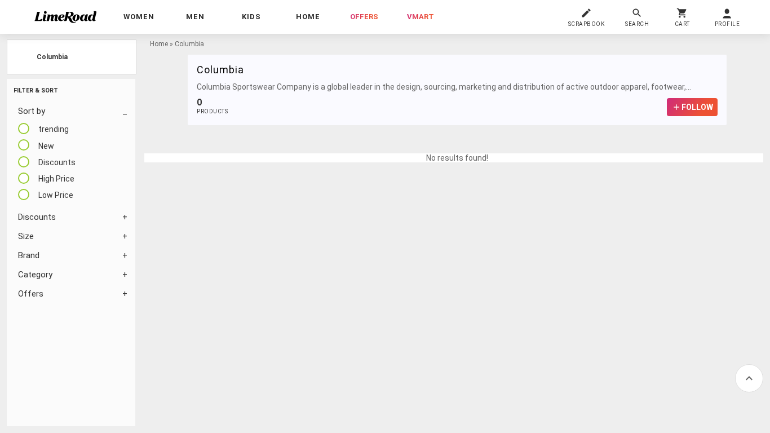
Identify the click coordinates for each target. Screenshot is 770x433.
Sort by (31, 111)
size (26, 236)
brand (28, 255)
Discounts (37, 217)
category (35, 274)
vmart (420, 16)
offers (364, 16)
